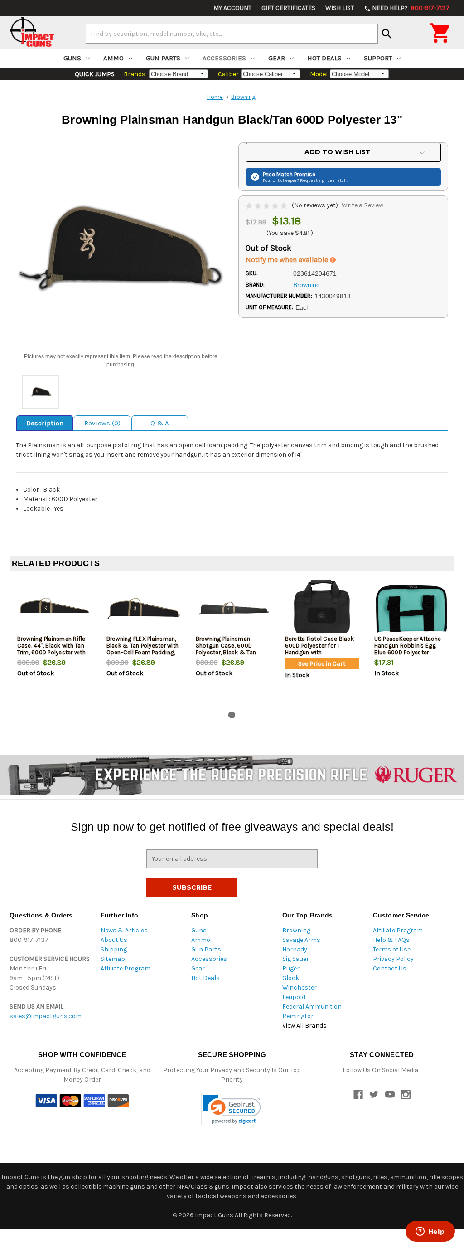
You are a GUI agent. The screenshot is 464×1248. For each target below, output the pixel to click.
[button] (232, 1109)
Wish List (339, 8)
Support (378, 58)
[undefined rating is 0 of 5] (267, 205)
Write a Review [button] (362, 205)
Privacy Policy (393, 959)
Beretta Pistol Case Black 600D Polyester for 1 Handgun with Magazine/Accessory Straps (319, 652)
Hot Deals (324, 58)
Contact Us (389, 968)
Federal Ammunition (312, 1006)
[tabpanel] (54, 643)
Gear (276, 58)
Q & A (159, 423)
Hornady (294, 949)
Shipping (114, 949)
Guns (72, 58)
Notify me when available (288, 259)
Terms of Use (392, 949)
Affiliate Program (125, 968)
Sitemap (113, 959)
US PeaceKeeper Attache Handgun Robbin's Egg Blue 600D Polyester (407, 645)
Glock (290, 978)
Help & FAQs (391, 940)
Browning (296, 930)
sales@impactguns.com (46, 1016)
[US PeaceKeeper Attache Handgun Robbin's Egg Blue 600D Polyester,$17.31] (411, 608)
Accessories (224, 58)
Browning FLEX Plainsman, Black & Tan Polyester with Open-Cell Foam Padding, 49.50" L (142, 649)
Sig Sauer (295, 959)
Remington (298, 1016)
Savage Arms (301, 940)
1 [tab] (231, 715)
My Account (232, 8)
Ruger (291, 968)
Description (44, 423)
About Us (114, 940)
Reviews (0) (102, 423)
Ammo (113, 58)
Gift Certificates (288, 8)
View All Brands (304, 1025)
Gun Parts (163, 58)
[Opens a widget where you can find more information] (430, 1232)
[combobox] (232, 34)
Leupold (293, 997)
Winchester (299, 987)
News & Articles (124, 930)
